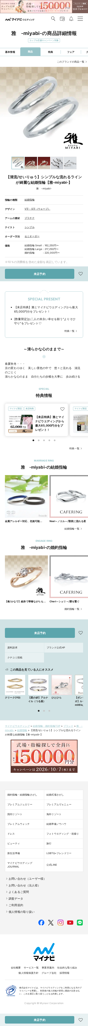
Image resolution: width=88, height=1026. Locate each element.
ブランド (68, 725)
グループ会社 (49, 972)
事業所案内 (48, 967)
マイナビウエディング (17, 725)
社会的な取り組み (67, 967)
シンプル (30, 227)
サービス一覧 (31, 967)
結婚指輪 (30, 199)
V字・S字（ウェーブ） (37, 208)
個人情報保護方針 (28, 972)
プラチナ (30, 217)
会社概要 (16, 967)
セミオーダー (32, 236)
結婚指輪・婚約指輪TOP (46, 725)
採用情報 (65, 972)
